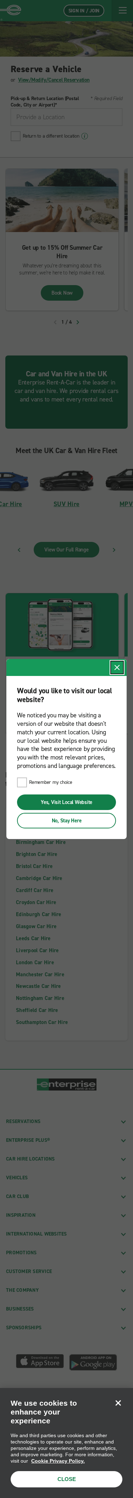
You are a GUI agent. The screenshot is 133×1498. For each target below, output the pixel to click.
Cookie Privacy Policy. (58, 1461)
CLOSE (66, 1479)
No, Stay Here (67, 820)
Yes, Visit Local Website (66, 802)
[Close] (118, 1403)
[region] (66, 1443)
